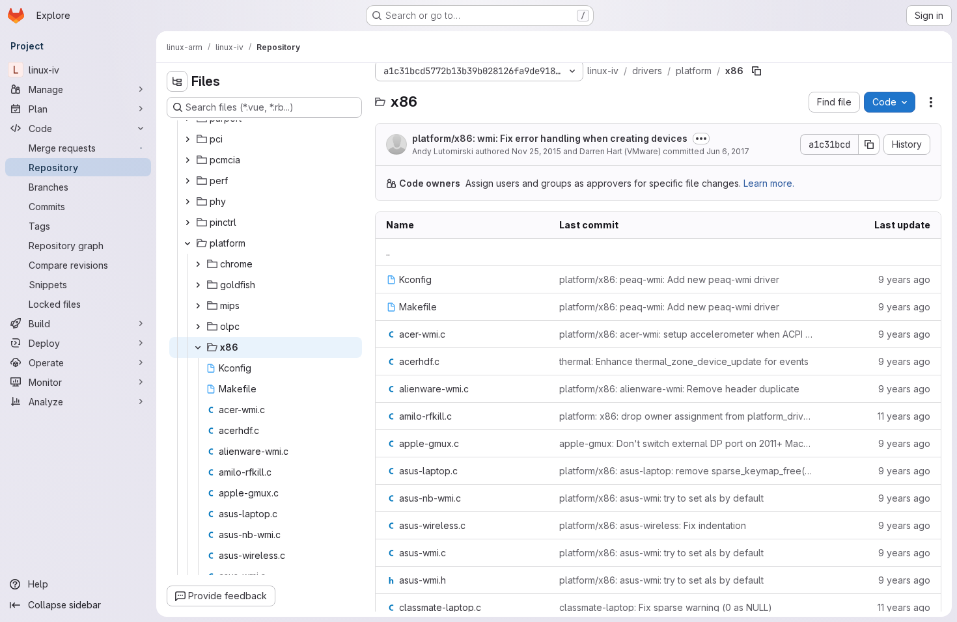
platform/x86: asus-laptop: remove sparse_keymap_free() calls (686, 470)
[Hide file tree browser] (177, 81)
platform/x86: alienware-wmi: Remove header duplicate (679, 388)
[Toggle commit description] (701, 138)
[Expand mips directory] (198, 306)
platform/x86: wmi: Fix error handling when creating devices (549, 138)
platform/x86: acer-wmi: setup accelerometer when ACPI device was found (686, 334)
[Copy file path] (756, 71)
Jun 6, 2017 (727, 151)
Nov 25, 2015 (536, 151)
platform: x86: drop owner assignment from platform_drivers (686, 416)
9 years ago (904, 279)
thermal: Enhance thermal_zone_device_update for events (684, 361)
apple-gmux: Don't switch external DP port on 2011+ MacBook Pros (686, 443)
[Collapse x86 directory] (198, 347)
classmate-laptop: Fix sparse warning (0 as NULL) (665, 607)
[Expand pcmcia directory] (187, 160)
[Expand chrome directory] (198, 264)
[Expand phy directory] (187, 202)
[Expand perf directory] (187, 181)
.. (388, 252)
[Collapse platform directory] (187, 243)
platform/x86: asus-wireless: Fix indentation (652, 525)
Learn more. (768, 183)
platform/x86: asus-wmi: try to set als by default (661, 498)
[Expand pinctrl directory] (187, 222)
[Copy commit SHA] (869, 144)
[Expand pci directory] (187, 139)
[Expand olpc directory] (198, 326)
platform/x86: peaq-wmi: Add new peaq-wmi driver (669, 279)
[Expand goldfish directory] (198, 285)
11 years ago (904, 416)
